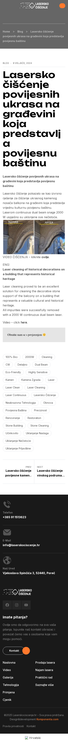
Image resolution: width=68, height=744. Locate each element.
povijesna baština (16, 410)
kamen (10, 379)
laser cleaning (36, 387)
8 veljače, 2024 (22, 63)
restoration (34, 417)
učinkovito (12, 433)
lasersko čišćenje (45, 395)
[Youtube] (26, 605)
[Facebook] (7, 605)
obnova (48, 402)
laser (51, 379)
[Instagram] (16, 605)
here (24, 322)
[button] (62, 5)
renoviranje (13, 417)
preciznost (40, 410)
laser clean (13, 387)
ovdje (45, 257)
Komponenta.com (47, 719)
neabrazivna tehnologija (21, 402)
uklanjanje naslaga (37, 433)
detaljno (22, 364)
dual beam (41, 364)
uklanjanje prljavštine (18, 448)
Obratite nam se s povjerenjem (25, 335)
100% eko (12, 356)
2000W (29, 356)
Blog (6, 63)
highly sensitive (38, 372)
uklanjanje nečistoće (18, 440)
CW (8, 364)
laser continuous (16, 395)
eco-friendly (13, 372)
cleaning (47, 356)
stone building (14, 425)
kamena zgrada (30, 379)
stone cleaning (39, 425)
